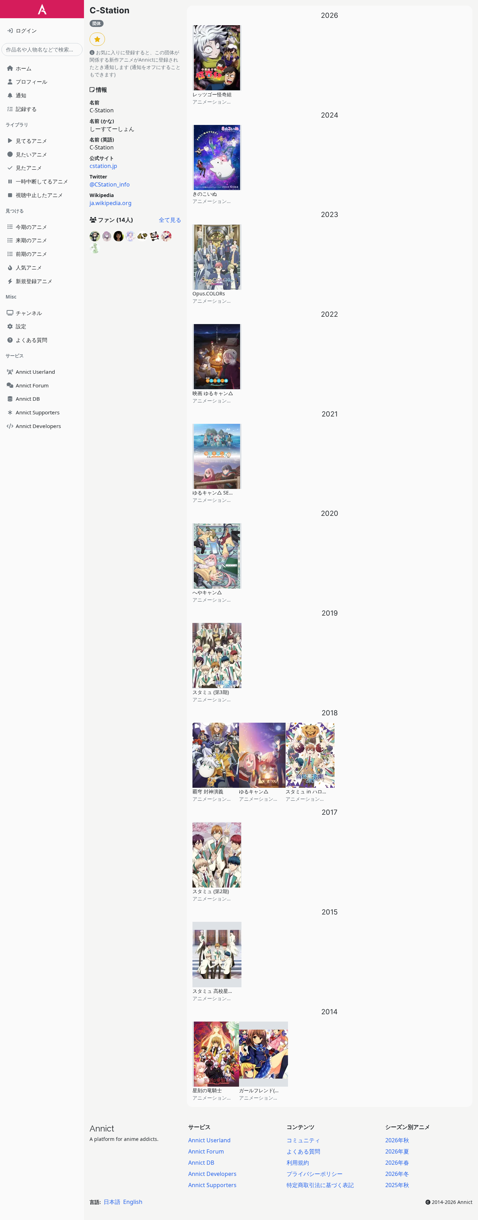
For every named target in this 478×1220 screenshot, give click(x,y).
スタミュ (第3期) (210, 692)
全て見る (170, 220)
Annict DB (201, 1162)
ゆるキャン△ (253, 791)
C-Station (109, 10)
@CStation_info (110, 184)
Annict (102, 1128)
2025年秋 (397, 1185)
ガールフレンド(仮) (260, 1090)
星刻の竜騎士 (207, 1090)
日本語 (112, 1202)
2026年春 (397, 1162)
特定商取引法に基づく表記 (320, 1185)
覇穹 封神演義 (207, 791)
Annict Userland (209, 1140)
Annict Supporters (212, 1185)
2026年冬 (397, 1174)
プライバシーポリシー (315, 1174)
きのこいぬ (204, 193)
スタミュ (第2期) (210, 891)
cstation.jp (103, 166)
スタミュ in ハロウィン (311, 791)
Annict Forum (206, 1151)
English (132, 1202)
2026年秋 (397, 1140)
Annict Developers (212, 1174)
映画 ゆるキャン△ (212, 393)
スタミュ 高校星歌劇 (215, 991)
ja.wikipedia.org (111, 203)
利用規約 (298, 1162)
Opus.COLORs (208, 293)
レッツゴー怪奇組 (212, 94)
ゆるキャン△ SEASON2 (218, 492)
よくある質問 (303, 1151)
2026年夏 (397, 1151)
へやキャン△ (207, 592)
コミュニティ (303, 1140)
